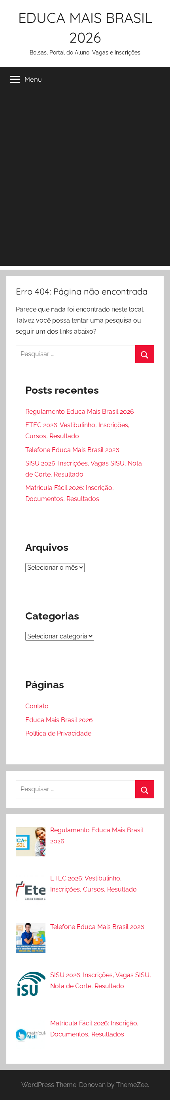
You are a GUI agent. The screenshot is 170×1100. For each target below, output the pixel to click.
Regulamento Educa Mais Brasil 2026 (79, 411)
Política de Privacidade (58, 733)
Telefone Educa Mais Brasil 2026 (72, 450)
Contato (37, 706)
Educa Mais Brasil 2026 (59, 720)
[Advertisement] (85, 181)
